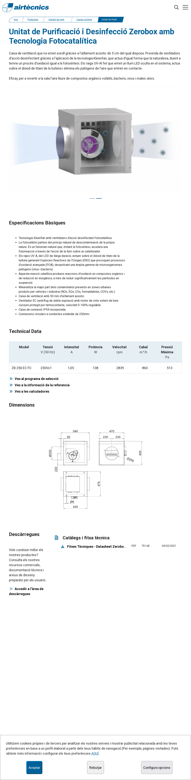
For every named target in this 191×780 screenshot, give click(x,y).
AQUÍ (95, 753)
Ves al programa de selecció (36, 379)
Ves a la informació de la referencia (41, 385)
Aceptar (34, 768)
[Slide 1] (99, 198)
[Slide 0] (92, 198)
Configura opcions (156, 768)
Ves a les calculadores (31, 391)
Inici (16, 19)
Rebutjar (95, 768)
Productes (33, 19)
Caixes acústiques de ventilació (93, 19)
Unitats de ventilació (59, 19)
